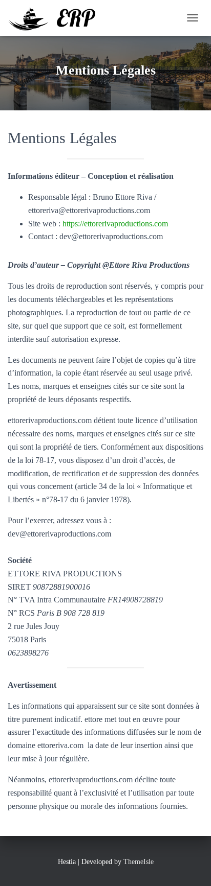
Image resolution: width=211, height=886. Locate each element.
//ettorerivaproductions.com (124, 223)
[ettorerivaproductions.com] (55, 18)
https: (71, 223)
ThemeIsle (138, 862)
